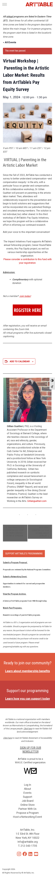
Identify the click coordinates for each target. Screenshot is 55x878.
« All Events (9, 42)
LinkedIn (30, 854)
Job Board (27, 800)
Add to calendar (20, 361)
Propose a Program (27, 812)
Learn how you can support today (27, 698)
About (27, 788)
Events (27, 792)
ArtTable (39, 4)
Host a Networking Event (27, 816)
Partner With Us (27, 808)
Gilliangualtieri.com (36, 501)
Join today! (25, 296)
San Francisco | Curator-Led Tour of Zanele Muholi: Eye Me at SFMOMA (15, 531)
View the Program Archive (14, 594)
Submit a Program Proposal (15, 562)
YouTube (36, 854)
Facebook (25, 854)
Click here (27, 728)
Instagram (19, 854)
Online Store (27, 804)
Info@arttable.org (27, 841)
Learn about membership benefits (27, 671)
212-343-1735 (29, 845)
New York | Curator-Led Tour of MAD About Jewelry (40, 531)
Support (27, 796)
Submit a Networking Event (15, 576)
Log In (27, 784)
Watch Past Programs (12, 608)
